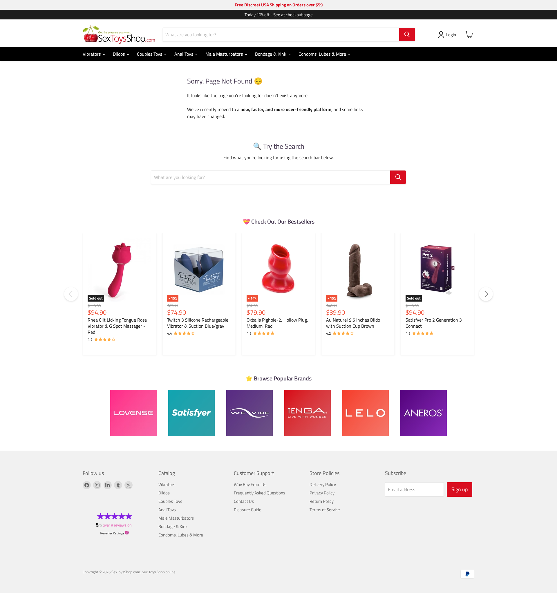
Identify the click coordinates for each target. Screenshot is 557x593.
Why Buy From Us (250, 484)
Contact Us (244, 501)
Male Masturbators (224, 53)
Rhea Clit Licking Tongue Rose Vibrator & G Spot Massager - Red (117, 326)
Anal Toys (184, 53)
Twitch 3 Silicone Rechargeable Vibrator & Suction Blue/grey (197, 322)
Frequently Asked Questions (259, 492)
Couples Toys (150, 53)
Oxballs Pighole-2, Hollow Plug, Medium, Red (277, 322)
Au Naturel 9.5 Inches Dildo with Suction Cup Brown (353, 322)
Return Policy (322, 501)
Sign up (459, 489)
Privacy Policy (322, 492)
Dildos (119, 53)
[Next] (486, 294)
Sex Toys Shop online (159, 572)
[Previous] (71, 294)
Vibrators (92, 53)
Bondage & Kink (271, 53)
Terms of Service (325, 509)
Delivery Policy (323, 484)
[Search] (407, 34)
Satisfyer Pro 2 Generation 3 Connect (434, 322)
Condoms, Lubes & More (323, 53)
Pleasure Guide (247, 509)
